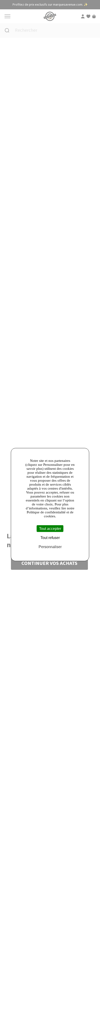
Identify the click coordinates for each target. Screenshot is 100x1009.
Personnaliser (50, 547)
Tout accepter (50, 529)
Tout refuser (50, 538)
